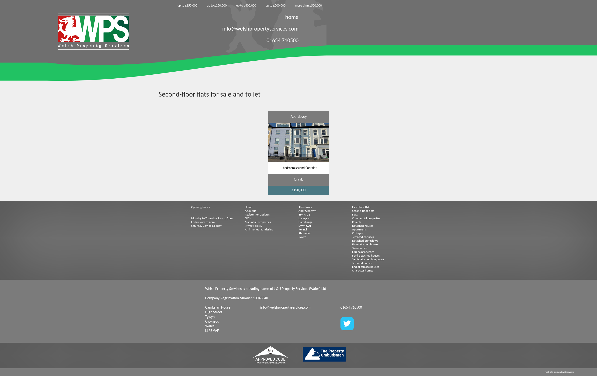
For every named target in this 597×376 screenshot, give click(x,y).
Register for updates (257, 214)
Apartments (359, 229)
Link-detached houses (365, 244)
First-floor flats (361, 207)
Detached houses (362, 225)
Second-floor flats (363, 210)
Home (248, 207)
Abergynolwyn (307, 210)
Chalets (356, 222)
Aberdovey (305, 207)
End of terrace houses (365, 266)
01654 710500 (282, 41)
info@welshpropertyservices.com (260, 29)
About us (250, 210)
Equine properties (363, 252)
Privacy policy (253, 225)
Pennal (302, 229)
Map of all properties (258, 222)
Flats (355, 214)
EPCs (248, 218)
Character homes (362, 270)
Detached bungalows (365, 240)
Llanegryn (304, 218)
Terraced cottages (363, 237)
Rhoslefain (304, 233)
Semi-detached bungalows (368, 259)
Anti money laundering (259, 229)
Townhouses (359, 248)
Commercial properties (366, 218)
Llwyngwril (305, 225)
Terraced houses (362, 263)
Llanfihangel (305, 222)
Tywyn (302, 237)
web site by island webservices (559, 372)
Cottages (357, 233)
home (291, 17)
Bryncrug (304, 214)
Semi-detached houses (366, 255)
